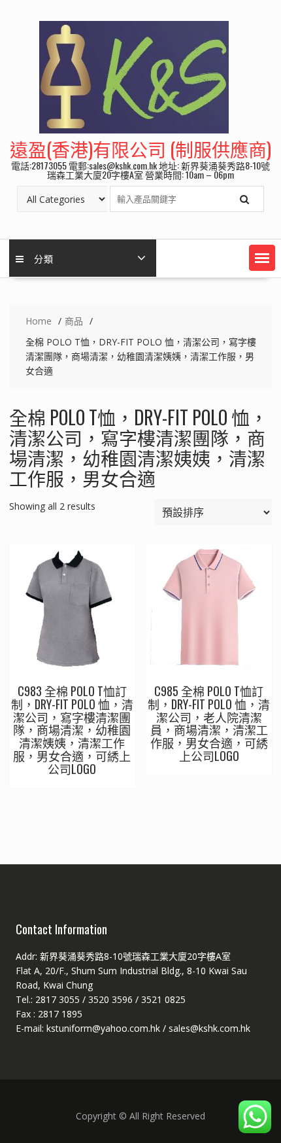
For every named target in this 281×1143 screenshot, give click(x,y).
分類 (44, 258)
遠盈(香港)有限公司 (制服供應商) (140, 148)
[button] (262, 258)
